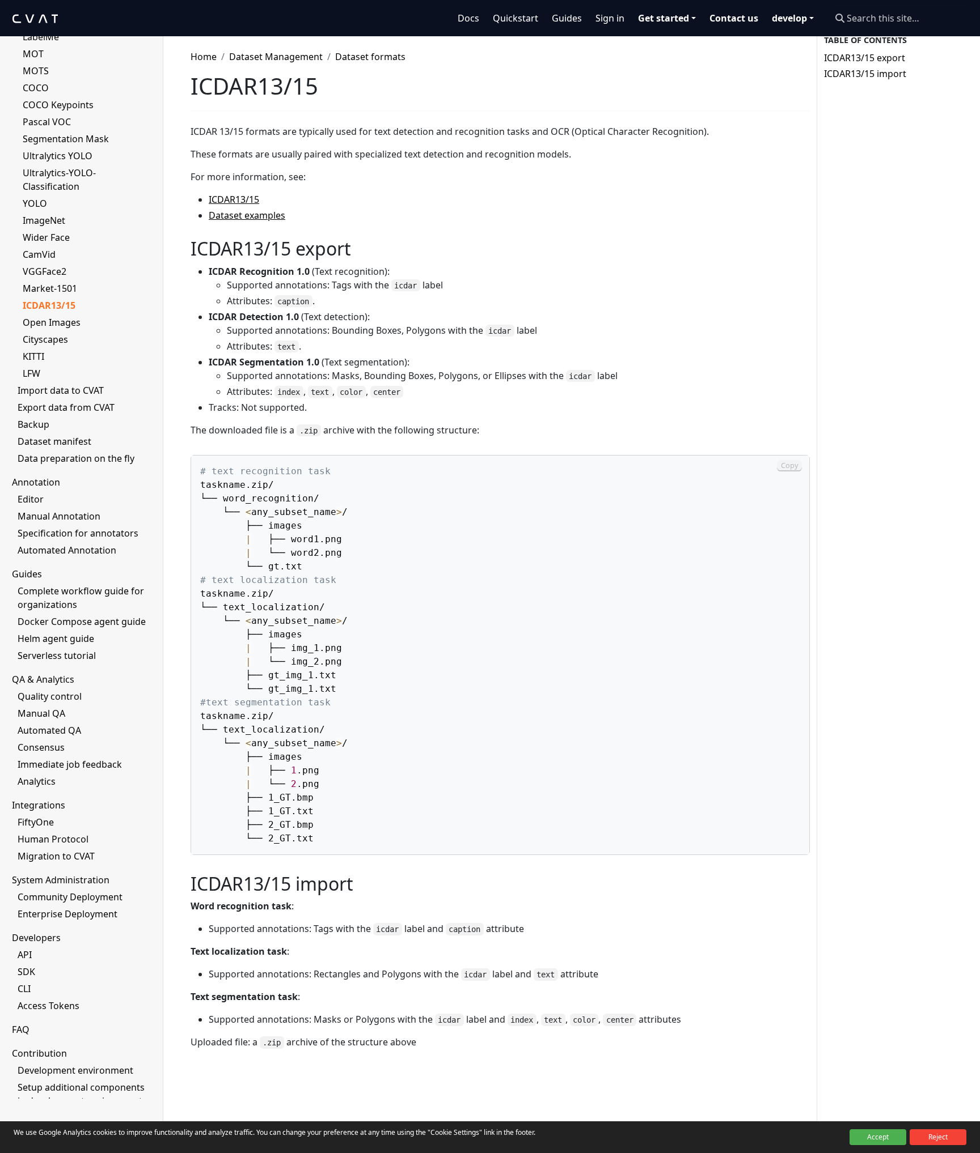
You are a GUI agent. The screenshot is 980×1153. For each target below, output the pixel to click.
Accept (878, 1137)
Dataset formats (370, 56)
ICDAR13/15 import (865, 73)
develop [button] (789, 18)
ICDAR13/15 (234, 199)
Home (204, 56)
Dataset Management (276, 56)
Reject (938, 1137)
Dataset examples (247, 215)
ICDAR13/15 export (864, 58)
